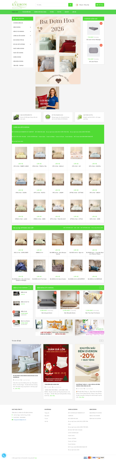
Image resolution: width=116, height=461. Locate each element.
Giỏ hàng (100, 5)
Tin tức (46, 418)
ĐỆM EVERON (16, 27)
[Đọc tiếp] (17, 388)
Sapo (35, 458)
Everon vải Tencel (60, 136)
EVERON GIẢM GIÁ (18, 23)
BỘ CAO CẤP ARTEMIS (19, 44)
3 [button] (59, 81)
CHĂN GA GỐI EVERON (19, 35)
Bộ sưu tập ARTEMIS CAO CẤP (23, 228)
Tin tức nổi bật (16, 341)
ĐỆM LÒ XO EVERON (20, 288)
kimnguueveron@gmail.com (19, 419)
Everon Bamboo (69, 136)
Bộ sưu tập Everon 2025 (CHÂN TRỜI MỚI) (80, 132)
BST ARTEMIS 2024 (85, 227)
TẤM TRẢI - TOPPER (18, 65)
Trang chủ (47, 413)
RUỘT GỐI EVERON (18, 52)
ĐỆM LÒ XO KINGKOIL (18, 31)
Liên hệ (46, 421)
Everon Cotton (42, 136)
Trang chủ (15, 11)
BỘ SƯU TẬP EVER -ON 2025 (19, 136)
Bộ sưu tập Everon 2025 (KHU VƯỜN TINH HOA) (57, 132)
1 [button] (56, 81)
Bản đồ (67, 11)
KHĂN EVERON (17, 57)
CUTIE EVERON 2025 (32, 136)
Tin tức (59, 11)
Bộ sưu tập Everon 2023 (17, 141)
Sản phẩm (47, 415)
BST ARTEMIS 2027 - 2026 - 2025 (71, 227)
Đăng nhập (86, 5)
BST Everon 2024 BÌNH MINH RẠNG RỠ (83, 136)
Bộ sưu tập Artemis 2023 (97, 227)
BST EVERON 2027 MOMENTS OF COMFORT (23, 132)
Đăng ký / (81, 5)
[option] (58, 50)
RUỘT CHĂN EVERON (18, 48)
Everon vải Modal (51, 136)
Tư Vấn (52, 11)
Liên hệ (74, 11)
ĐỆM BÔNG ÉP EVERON (45, 288)
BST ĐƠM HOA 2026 (40, 132)
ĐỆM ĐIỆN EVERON (18, 61)
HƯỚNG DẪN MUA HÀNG (40, 11)
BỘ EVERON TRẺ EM (18, 40)
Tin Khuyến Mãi (26, 11)
